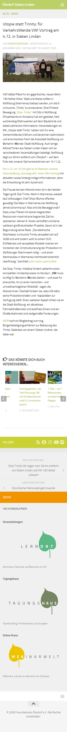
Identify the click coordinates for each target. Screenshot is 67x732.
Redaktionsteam (18, 43)
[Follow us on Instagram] (50, 442)
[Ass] (38, 442)
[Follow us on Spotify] (62, 442)
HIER (6, 321)
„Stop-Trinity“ (24, 112)
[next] (63, 399)
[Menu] (62, 4)
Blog (6, 13)
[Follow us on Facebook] (44, 442)
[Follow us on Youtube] (56, 442)
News (14, 13)
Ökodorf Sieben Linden (18, 4)
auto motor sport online (42, 261)
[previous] (4, 399)
